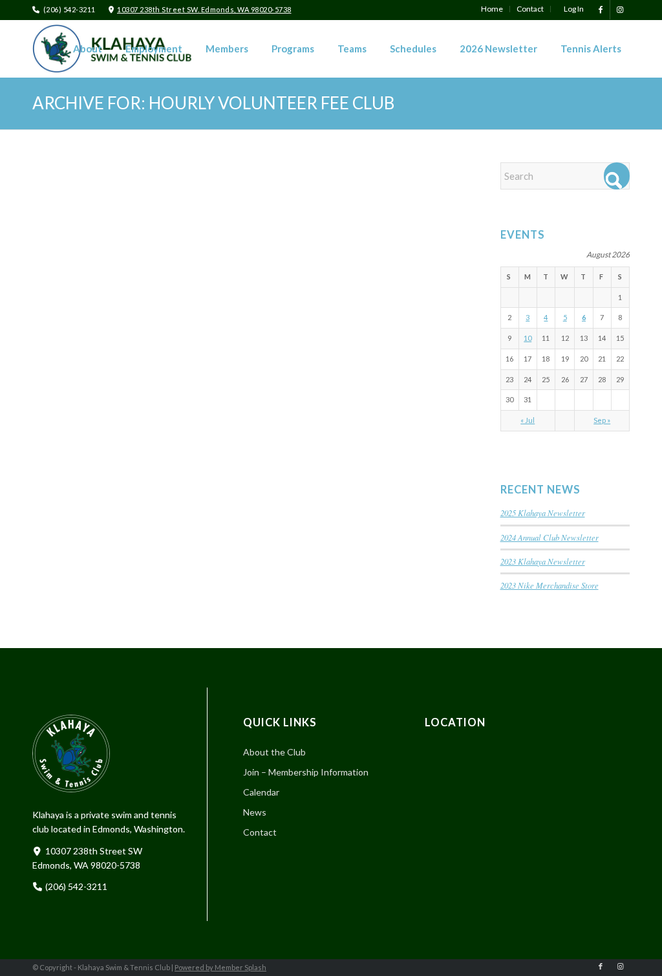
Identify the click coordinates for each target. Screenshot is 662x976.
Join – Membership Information (305, 771)
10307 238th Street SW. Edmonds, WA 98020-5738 (204, 9)
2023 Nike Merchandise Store (549, 585)
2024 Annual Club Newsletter (549, 537)
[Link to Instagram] (620, 9)
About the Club (274, 751)
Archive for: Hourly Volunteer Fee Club (213, 102)
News (254, 812)
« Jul (527, 420)
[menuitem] (492, 9)
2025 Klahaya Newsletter (542, 512)
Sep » (601, 420)
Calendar (261, 791)
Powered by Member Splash (220, 967)
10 (527, 338)
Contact (260, 832)
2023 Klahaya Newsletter (542, 561)
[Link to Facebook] (600, 9)
